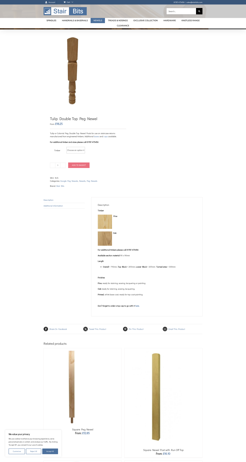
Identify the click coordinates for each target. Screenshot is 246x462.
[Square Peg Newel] (72, 349)
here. (137, 305)
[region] (33, 443)
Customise (17, 451)
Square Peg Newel (82, 429)
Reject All (33, 451)
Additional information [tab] (53, 205)
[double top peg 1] (82, 71)
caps (106, 136)
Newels (82, 181)
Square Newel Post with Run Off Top (163, 450)
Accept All (50, 451)
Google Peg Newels (69, 181)
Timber (57, 150)
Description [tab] (48, 200)
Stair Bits (60, 186)
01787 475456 (179, 2)
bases (96, 136)
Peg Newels (92, 181)
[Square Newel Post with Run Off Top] (156, 349)
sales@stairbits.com (194, 2)
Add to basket (79, 165)
